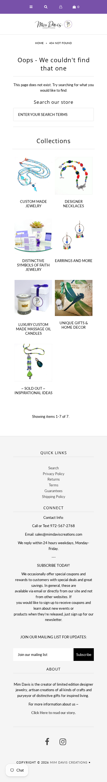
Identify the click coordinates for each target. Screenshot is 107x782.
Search (53, 468)
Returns (53, 479)
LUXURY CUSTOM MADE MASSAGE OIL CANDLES (33, 329)
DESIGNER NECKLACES (73, 203)
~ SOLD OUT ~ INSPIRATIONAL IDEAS (33, 390)
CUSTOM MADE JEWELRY (33, 203)
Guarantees (53, 491)
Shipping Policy (53, 496)
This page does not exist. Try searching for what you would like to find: (53, 88)
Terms (53, 485)
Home (39, 43)
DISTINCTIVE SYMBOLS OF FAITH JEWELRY (33, 265)
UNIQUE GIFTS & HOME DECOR (74, 325)
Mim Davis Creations (69, 762)
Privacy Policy (53, 474)
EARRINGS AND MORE (73, 260)
